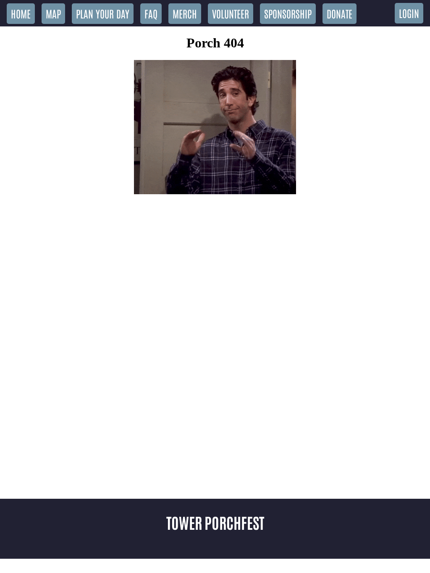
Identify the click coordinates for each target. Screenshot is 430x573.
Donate (339, 13)
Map (53, 13)
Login (409, 12)
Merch (185, 13)
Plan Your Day (102, 13)
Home (21, 13)
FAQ (150, 13)
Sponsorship (288, 13)
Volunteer (230, 13)
